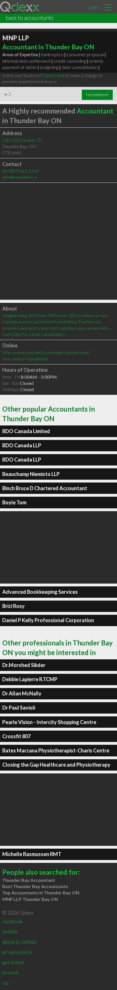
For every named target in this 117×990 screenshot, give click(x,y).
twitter (10, 931)
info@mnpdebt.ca (19, 177)
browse (10, 972)
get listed (13, 962)
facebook (12, 921)
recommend (97, 94)
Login (94, 7)
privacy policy (17, 952)
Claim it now (53, 75)
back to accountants (29, 17)
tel (20, 170)
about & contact (19, 942)
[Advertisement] (58, 241)
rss (5, 982)
